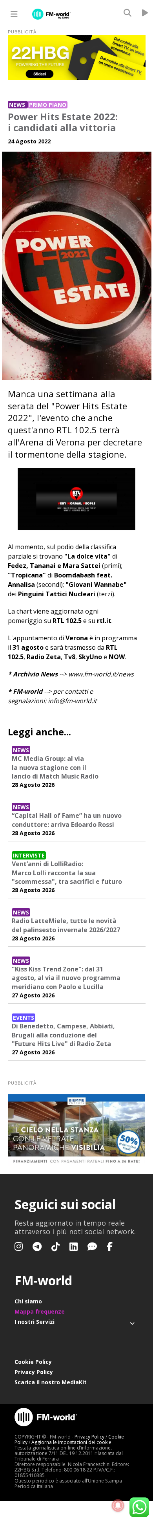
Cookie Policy (33, 1361)
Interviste (29, 855)
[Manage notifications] (118, 1505)
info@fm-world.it (72, 700)
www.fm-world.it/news (101, 674)
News (18, 104)
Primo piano (47, 104)
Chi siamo (28, 1301)
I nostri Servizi (35, 1321)
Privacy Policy (34, 1372)
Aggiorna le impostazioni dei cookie (71, 1442)
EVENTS (23, 1017)
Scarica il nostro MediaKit (51, 1382)
